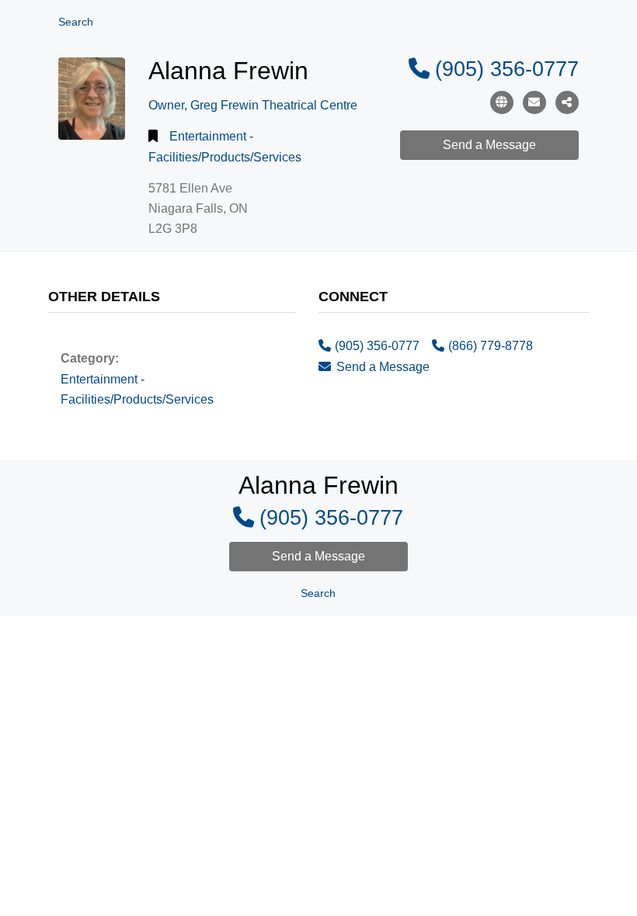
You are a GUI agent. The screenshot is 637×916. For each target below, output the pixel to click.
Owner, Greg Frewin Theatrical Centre (252, 105)
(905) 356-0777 (507, 69)
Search (75, 22)
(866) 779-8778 (490, 345)
